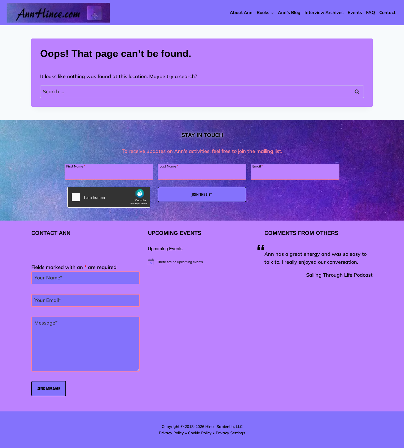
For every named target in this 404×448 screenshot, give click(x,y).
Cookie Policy (200, 432)
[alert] (202, 262)
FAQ (370, 12)
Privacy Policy (171, 432)
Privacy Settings (230, 432)
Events (355, 12)
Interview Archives (324, 12)
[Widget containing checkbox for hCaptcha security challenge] (108, 197)
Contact (387, 12)
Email (257, 166)
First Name (75, 166)
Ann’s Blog (289, 12)
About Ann (241, 12)
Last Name (168, 166)
